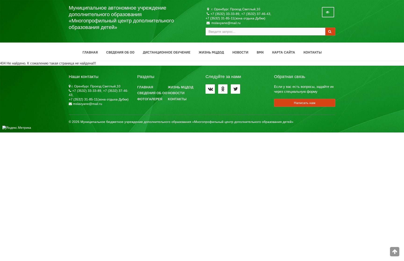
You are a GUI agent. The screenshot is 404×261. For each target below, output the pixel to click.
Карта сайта (283, 52)
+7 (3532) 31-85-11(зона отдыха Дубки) (235, 18)
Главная (90, 52)
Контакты (312, 52)
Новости (240, 52)
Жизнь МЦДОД (211, 52)
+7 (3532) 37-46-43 (255, 14)
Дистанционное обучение (166, 52)
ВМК (260, 52)
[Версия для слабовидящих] (328, 12)
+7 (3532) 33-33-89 (224, 14)
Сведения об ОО (120, 52)
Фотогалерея (149, 99)
